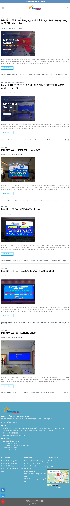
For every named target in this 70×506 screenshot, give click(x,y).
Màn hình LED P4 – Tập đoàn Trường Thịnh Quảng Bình (27, 271)
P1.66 (47, 74)
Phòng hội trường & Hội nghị (16, 18)
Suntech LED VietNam (61, 74)
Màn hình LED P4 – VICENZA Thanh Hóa (20, 209)
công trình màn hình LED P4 (51, 322)
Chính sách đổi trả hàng (10, 450)
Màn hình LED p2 (35, 392)
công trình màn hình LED (39, 74)
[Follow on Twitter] (59, 487)
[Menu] (2, 8)
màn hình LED (45, 200)
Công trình (4, 18)
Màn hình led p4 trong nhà (47, 260)
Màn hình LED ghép (7, 466)
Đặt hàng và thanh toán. (11, 441)
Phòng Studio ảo (29, 471)
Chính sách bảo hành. (10, 443)
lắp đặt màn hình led (52, 139)
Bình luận (66, 76)
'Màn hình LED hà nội (22, 200)
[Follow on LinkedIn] (61, 487)
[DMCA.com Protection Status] (52, 485)
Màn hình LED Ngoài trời (9, 463)
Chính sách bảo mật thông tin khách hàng (16, 445)
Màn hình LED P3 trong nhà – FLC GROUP (21, 150)
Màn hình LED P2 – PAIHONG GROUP (19, 333)
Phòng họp (52, 74)
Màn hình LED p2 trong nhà (47, 392)
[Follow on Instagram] (57, 487)
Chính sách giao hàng (10, 447)
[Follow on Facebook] (55, 487)
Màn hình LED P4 (35, 260)
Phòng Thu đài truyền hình (32, 463)
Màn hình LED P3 (54, 200)
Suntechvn (19, 28)
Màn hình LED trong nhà (60, 260)
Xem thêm (7, 68)
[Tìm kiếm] (67, 8)
